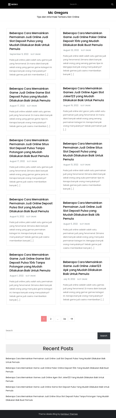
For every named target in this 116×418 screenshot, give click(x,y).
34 (65, 318)
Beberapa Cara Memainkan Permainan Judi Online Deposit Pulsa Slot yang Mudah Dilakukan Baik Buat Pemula (31, 205)
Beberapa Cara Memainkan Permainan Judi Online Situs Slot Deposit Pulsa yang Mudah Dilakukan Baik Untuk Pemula (83, 151)
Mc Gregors (58, 12)
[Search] (112, 4)
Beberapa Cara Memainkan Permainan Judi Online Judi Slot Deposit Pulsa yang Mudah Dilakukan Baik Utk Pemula (82, 211)
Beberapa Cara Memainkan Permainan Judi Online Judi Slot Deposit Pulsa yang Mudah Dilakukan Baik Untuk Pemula (29, 41)
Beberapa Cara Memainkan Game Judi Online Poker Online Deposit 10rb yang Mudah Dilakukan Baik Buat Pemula (84, 39)
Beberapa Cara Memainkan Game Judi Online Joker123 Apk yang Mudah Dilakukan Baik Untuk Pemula (82, 268)
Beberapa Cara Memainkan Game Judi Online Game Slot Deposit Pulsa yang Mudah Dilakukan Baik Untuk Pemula (29, 94)
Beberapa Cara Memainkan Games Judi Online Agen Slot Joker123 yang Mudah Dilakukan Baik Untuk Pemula (83, 94)
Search (9, 330)
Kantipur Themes (69, 414)
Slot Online (36, 54)
